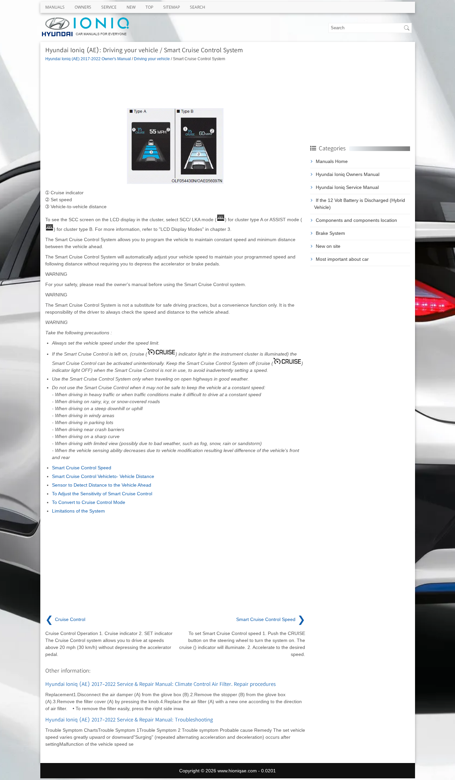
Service (109, 7)
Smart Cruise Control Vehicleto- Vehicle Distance (103, 476)
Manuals (55, 7)
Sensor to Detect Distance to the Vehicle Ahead (101, 485)
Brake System (330, 233)
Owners (83, 7)
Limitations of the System (78, 511)
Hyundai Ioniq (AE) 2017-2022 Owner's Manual (88, 59)
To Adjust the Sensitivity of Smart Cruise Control (102, 493)
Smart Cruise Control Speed (81, 467)
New (131, 7)
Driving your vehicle (152, 59)
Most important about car (342, 259)
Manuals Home (332, 161)
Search (197, 7)
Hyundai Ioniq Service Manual (347, 187)
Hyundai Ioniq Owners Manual (347, 174)
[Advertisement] (175, 85)
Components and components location (356, 220)
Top (149, 7)
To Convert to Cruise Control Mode (88, 502)
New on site (328, 246)
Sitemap (171, 7)
